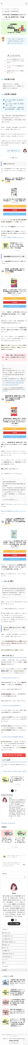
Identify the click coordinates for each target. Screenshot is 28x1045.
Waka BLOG (14, 1041)
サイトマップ (20, 1034)
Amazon (15, 206)
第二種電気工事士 (11, 823)
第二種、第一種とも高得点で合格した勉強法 (15, 771)
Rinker (17, 202)
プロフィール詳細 (14, 923)
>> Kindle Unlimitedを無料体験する (11, 705)
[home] (11, 818)
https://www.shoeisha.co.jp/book (10, 500)
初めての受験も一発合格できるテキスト (13, 237)
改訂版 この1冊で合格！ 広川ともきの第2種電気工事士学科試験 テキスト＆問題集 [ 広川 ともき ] (14, 291)
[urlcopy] (15, 790)
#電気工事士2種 (10, 382)
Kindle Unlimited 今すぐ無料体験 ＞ (14, 755)
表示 (16, 157)
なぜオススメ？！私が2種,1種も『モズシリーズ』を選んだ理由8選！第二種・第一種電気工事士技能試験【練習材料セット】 (18, 1022)
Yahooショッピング (14, 214)
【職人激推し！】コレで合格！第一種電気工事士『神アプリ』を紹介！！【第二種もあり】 (7, 840)
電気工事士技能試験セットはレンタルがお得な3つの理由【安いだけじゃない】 (17, 1011)
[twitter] (12, 790)
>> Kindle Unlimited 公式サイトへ (10, 677)
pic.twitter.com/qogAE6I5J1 (10, 384)
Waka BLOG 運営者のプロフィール (9, 1034)
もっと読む (15, 847)
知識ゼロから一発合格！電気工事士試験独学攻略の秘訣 (14, 1038)
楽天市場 (15, 210)
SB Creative (5, 597)
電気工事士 (4, 823)
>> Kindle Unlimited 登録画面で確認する (12, 736)
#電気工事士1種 (19, 382)
